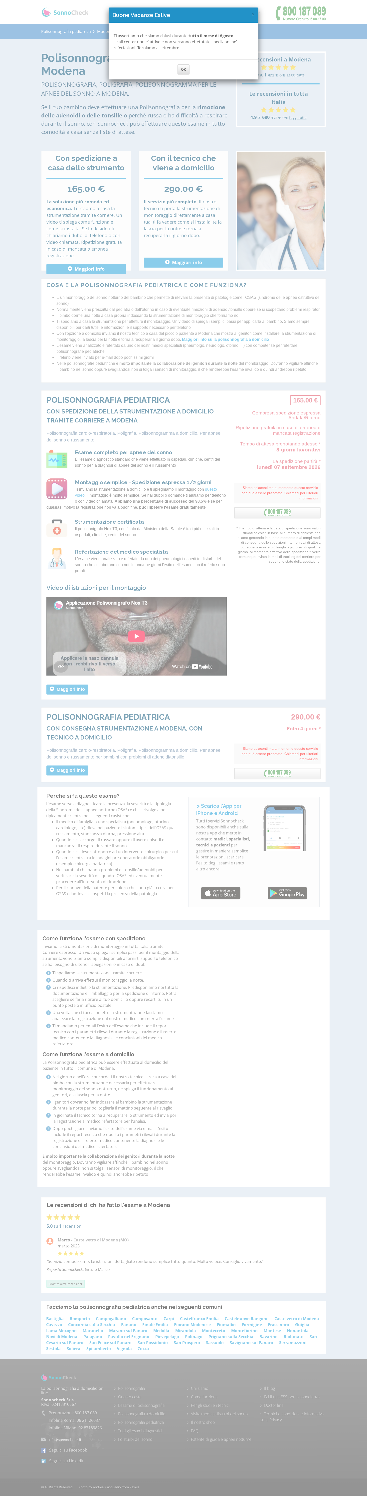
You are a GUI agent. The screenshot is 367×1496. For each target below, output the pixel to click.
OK (183, 69)
